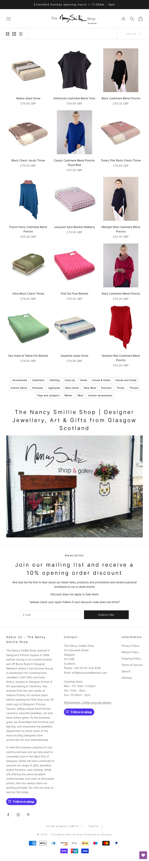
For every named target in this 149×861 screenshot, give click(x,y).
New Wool (90, 387)
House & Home (101, 380)
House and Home (126, 380)
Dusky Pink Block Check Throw (121, 160)
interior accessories (100, 395)
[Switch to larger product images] (7, 34)
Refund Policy (130, 652)
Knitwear (37, 387)
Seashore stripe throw (74, 355)
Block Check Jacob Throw (28, 160)
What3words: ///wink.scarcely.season (87, 702)
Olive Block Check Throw (28, 293)
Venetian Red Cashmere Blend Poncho (121, 358)
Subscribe (106, 614)
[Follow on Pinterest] (28, 815)
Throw (120, 387)
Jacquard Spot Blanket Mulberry (74, 227)
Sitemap (126, 677)
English (94, 826)
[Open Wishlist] (143, 855)
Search (125, 671)
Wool (80, 395)
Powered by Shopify (98, 834)
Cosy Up (70, 380)
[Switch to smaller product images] (14, 34)
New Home (72, 387)
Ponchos (106, 387)
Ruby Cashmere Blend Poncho (121, 293)
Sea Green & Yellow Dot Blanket (28, 355)
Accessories (19, 380)
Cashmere (38, 380)
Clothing (54, 380)
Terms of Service (132, 665)
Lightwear (54, 387)
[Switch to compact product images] (21, 34)
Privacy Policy (130, 645)
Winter (68, 395)
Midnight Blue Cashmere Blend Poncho (120, 229)
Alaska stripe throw (28, 98)
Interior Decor (19, 387)
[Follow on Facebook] (8, 815)
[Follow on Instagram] (18, 815)
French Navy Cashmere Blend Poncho (28, 229)
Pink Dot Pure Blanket (74, 293)
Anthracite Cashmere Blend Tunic (74, 98)
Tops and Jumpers (48, 395)
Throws (134, 387)
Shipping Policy (131, 658)
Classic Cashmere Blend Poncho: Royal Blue (74, 162)
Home (83, 380)
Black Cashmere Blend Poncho (120, 98)
